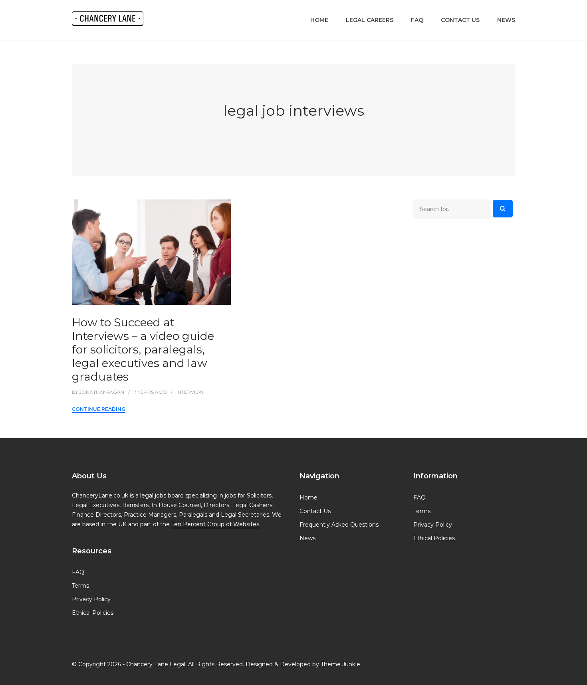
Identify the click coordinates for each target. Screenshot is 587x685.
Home (319, 20)
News (506, 20)
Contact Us (460, 20)
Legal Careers (369, 20)
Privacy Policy (91, 599)
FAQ (417, 20)
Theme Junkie (340, 664)
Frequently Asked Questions (339, 524)
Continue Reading (98, 409)
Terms (80, 585)
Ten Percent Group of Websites (215, 524)
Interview (190, 392)
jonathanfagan (101, 392)
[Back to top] (579, 677)
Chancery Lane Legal (155, 664)
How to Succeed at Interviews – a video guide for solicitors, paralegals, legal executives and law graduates (143, 349)
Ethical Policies (92, 612)
